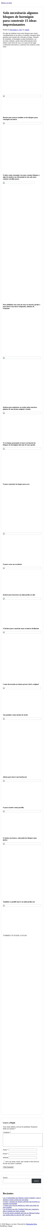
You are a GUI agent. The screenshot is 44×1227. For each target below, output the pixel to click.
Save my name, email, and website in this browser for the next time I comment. (21, 1162)
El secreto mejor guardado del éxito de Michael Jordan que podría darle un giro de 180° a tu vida (21, 1214)
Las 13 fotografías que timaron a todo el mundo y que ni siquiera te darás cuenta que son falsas (22, 1199)
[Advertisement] (22, 71)
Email (5, 1154)
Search (5, 1178)
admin (27, 30)
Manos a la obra (6, 3)
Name (5, 1150)
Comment (7, 1132)
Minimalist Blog (31, 1224)
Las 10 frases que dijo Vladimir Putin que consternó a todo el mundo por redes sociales (21, 1210)
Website (5, 1157)
